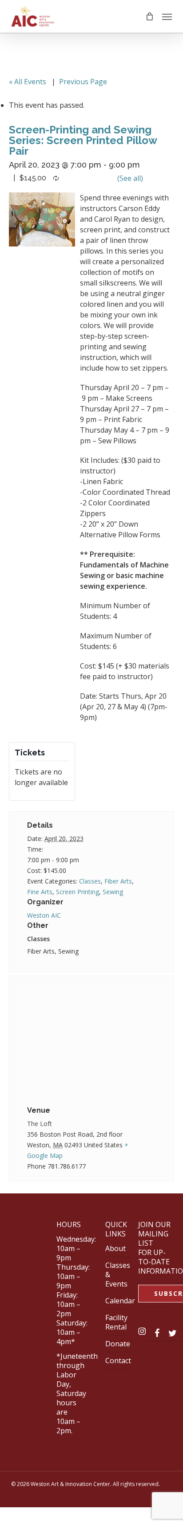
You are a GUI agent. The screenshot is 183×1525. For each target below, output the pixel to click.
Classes (90, 881)
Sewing (113, 892)
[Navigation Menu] (167, 16)
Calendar (120, 1301)
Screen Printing (77, 892)
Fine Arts (39, 892)
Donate (117, 1344)
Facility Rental (116, 1322)
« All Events (27, 81)
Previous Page (83, 81)
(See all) (130, 178)
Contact (118, 1360)
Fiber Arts (118, 881)
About (115, 1248)
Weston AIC (44, 915)
